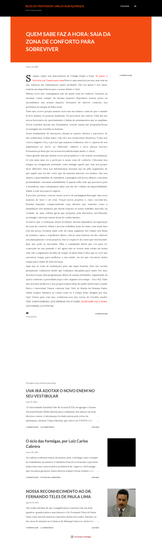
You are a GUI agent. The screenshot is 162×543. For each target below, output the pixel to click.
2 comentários (46, 528)
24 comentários (47, 427)
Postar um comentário (50, 477)
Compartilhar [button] (126, 75)
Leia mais (95, 427)
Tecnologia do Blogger (82, 537)
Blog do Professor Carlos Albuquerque (54, 6)
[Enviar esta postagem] (27, 314)
